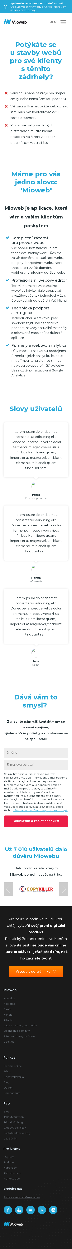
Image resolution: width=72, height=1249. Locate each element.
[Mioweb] (15, 22)
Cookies (9, 1041)
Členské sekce (13, 1065)
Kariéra (8, 1014)
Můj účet (9, 1156)
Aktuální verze (12, 1173)
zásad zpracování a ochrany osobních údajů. (40, 810)
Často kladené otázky (17, 1132)
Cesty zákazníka (14, 1076)
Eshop (7, 1071)
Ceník (7, 1009)
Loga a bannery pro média (20, 1025)
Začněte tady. (27, 9)
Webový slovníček (15, 1127)
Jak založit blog (13, 1122)
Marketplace (12, 1178)
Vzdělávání (10, 1138)
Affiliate (8, 1020)
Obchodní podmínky (17, 1030)
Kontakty (9, 998)
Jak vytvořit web (14, 1116)
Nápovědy (10, 1167)
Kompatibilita (12, 1092)
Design (8, 1087)
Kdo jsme (9, 1003)
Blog (7, 1082)
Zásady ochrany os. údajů (19, 1036)
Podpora (9, 1162)
